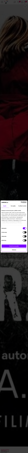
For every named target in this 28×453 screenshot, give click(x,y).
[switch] (25, 232)
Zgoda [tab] (4, 205)
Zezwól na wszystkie (14, 246)
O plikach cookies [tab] (22, 205)
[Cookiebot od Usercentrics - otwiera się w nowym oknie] (21, 202)
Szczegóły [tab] (13, 205)
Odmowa (14, 249)
